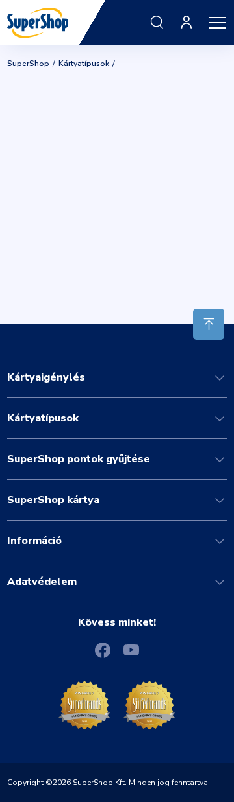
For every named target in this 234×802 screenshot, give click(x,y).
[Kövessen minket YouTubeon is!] (131, 650)
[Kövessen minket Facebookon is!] (102, 650)
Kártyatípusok (83, 63)
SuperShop (28, 63)
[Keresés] (157, 22)
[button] (217, 22)
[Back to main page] (38, 22)
